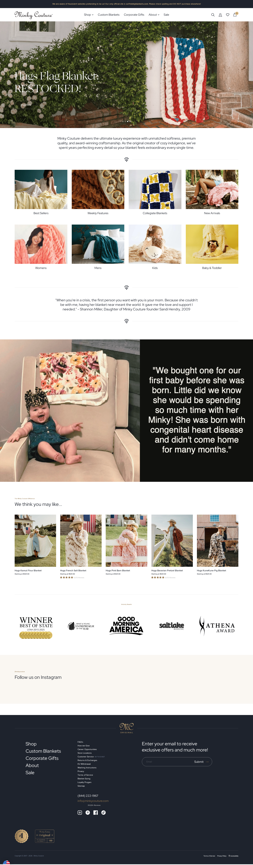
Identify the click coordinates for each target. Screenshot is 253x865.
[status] (234, 14)
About (32, 765)
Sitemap (81, 786)
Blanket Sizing (84, 779)
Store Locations (85, 753)
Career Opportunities (87, 749)
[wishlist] (227, 15)
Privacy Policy (221, 856)
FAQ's (80, 742)
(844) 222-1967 (88, 796)
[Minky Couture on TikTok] (103, 812)
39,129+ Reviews (94, 805)
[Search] (213, 14)
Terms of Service (85, 775)
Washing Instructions (87, 768)
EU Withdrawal (84, 764)
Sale (30, 772)
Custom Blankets (43, 751)
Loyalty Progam (84, 782)
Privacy (81, 771)
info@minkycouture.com (93, 801)
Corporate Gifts (42, 758)
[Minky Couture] (34, 15)
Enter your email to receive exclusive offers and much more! (175, 747)
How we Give (84, 746)
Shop (31, 744)
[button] (123, 121)
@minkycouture (20, 671)
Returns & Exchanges (87, 760)
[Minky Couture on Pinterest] (88, 812)
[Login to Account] (220, 15)
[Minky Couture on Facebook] (95, 812)
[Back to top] (126, 728)
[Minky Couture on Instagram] (80, 812)
